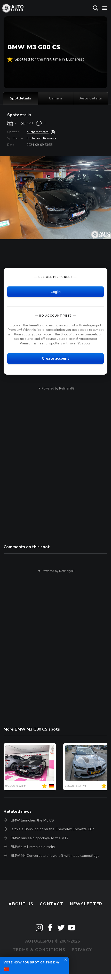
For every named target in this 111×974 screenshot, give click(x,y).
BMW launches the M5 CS (32, 820)
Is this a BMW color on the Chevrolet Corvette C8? (52, 829)
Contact (52, 904)
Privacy (82, 950)
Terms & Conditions (39, 950)
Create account (55, 358)
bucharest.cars (38, 132)
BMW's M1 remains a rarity (33, 846)
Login (56, 291)
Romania (49, 138)
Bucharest (34, 138)
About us (21, 904)
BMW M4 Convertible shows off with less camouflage (55, 855)
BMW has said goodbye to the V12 (39, 838)
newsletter (86, 904)
